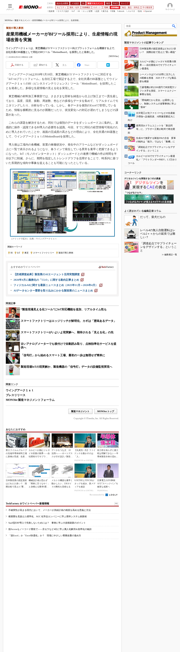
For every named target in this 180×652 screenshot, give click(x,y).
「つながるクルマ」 (133, 192)
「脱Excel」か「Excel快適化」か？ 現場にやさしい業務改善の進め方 (44, 535)
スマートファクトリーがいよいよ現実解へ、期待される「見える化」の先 (67, 332)
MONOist (8, 20)
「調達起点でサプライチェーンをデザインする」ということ (158, 247)
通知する (43, 65)
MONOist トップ (105, 411)
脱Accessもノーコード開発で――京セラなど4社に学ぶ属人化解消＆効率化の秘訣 (50, 529)
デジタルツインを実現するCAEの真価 (142, 178)
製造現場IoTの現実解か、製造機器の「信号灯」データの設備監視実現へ (66, 366)
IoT (18, 253)
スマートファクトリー (43, 253)
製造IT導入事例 (66, 253)
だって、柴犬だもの (152, 216)
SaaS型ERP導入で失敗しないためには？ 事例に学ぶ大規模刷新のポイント (47, 522)
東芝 (26, 253)
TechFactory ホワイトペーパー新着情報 (27, 503)
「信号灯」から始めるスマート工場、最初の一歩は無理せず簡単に (63, 355)
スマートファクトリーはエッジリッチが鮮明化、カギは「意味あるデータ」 (68, 320)
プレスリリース (15, 395)
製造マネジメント (22, 20)
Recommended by (97, 495)
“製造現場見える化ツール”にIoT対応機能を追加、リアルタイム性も (64, 309)
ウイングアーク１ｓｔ (20, 390)
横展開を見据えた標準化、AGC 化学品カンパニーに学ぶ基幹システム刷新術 (47, 516)
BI (12, 253)
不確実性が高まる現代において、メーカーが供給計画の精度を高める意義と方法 (49, 510)
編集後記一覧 (170, 254)
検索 (174, 25)
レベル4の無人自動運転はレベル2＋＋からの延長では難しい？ (157, 234)
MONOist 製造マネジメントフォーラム (30, 399)
